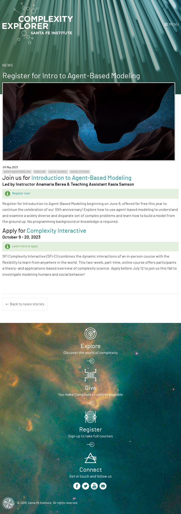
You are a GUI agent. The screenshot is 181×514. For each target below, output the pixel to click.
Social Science (58, 172)
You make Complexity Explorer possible (90, 394)
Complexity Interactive (56, 231)
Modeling (39, 172)
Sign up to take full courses (90, 436)
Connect (90, 470)
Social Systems (79, 172)
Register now (20, 193)
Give (90, 388)
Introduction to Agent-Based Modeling (81, 178)
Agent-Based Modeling (17, 172)
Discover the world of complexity (90, 353)
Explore (91, 346)
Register (90, 430)
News (7, 65)
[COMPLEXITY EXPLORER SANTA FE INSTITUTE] (37, 23)
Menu (174, 24)
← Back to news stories (24, 304)
